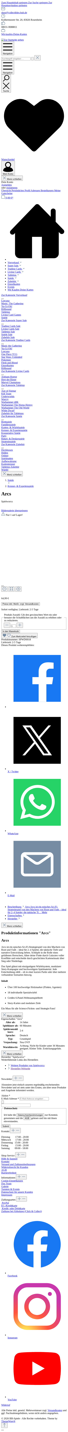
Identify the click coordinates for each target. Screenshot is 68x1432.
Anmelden (6, 185)
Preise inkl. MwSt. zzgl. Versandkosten (21, 604)
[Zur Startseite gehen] (12, 39)
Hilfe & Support (9, 1158)
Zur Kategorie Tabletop (13, 385)
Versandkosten (55, 1410)
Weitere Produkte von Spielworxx (28, 1065)
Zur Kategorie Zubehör (13, 444)
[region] (34, 553)
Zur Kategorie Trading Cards (15, 340)
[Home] (37, 231)
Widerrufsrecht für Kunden (14, 1167)
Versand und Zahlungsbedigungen (18, 1164)
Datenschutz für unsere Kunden (17, 1192)
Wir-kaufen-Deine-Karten (14, 34)
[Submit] (2, 1102)
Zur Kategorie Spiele (11, 416)
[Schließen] (2, 585)
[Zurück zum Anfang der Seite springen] (4, 1425)
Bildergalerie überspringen (14, 510)
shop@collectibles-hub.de (14, 12)
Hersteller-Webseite (20, 1068)
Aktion (5, 1095)
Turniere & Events (10, 1189)
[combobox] (16, 58)
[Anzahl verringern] (7, 625)
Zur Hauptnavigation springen (26, 4)
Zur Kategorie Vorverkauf (14, 295)
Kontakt (5, 1161)
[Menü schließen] (2, 298)
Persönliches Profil (21, 190)
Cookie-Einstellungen (12, 1180)
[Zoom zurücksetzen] (11, 589)
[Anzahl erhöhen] (20, 625)
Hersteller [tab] (13, 918)
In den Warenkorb (11, 631)
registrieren (11, 187)
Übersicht (6, 190)
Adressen (36, 190)
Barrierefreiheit (8, 1172)
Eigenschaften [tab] (15, 915)
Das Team (6, 1183)
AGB (27, 1118)
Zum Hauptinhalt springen (14, 2)
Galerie (5, 1186)
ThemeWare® (8, 1421)
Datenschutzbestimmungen (30, 1115)
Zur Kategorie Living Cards (15, 371)
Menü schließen (14, 179)
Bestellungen (47, 190)
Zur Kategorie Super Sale (14, 320)
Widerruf (5, 1405)
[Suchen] (32, 58)
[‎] (37, 706)
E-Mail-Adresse (10, 1098)
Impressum (6, 1195)
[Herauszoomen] (4, 589)
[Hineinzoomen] (18, 589)
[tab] (37, 909)
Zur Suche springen (38, 2)
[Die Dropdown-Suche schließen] (37, 57)
